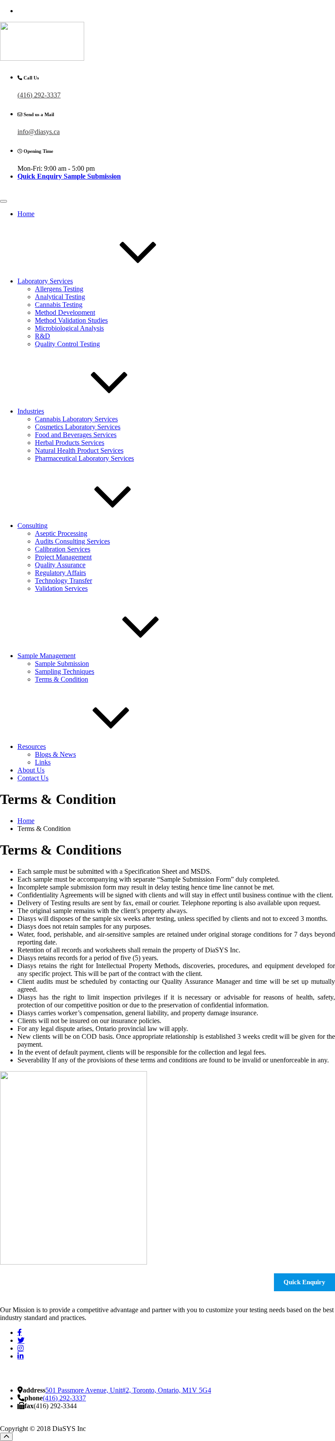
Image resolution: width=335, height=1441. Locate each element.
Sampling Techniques (64, 671)
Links (43, 762)
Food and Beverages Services (75, 434)
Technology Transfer (63, 580)
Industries (30, 411)
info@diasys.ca (38, 131)
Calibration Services (62, 549)
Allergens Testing (59, 289)
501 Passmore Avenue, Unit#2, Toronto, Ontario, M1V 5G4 (128, 1390)
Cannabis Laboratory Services (76, 419)
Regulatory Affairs (60, 572)
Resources (31, 746)
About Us (30, 770)
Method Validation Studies (71, 320)
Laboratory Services (45, 281)
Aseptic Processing (61, 533)
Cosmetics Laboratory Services (77, 427)
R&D (42, 336)
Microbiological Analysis (69, 328)
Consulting (32, 525)
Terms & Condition (61, 679)
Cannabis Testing (58, 304)
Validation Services (61, 588)
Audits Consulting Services (72, 541)
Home (25, 213)
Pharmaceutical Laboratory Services (84, 458)
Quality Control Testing (67, 344)
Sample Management (46, 655)
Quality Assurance (60, 565)
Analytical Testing (60, 296)
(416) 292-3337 (39, 95)
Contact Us (32, 778)
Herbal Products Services (69, 442)
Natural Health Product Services (79, 450)
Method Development (65, 312)
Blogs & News (55, 754)
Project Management (63, 557)
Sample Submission (62, 663)
